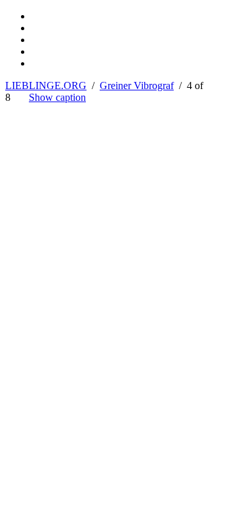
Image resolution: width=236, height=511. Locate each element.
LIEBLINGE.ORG (46, 85)
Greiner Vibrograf (137, 85)
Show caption (57, 97)
